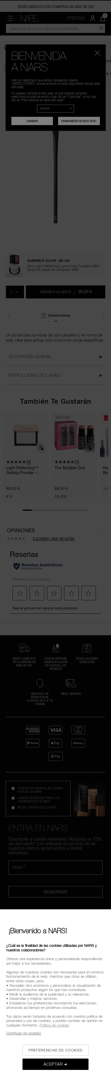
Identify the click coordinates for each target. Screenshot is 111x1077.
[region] (55, 993)
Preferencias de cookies (55, 1050)
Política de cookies (54, 1025)
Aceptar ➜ (55, 1064)
